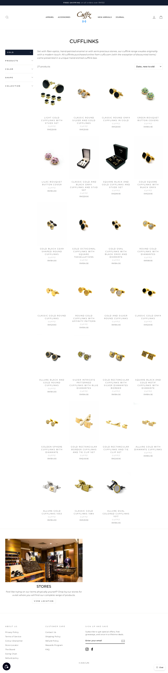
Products (11, 61)
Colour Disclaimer (14, 641)
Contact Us (50, 632)
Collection (13, 86)
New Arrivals (105, 17)
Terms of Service (13, 636)
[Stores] (44, 560)
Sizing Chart (11, 654)
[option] (84, 2)
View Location (44, 601)
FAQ (47, 649)
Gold (10, 52)
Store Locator (12, 645)
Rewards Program (54, 645)
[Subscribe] (123, 641)
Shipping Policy (53, 636)
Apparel (50, 17)
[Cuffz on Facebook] (92, 649)
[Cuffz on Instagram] (87, 649)
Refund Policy (52, 641)
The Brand (10, 649)
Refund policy (11, 658)
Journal (120, 17)
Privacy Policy (12, 632)
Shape (9, 77)
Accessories (64, 17)
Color (9, 69)
